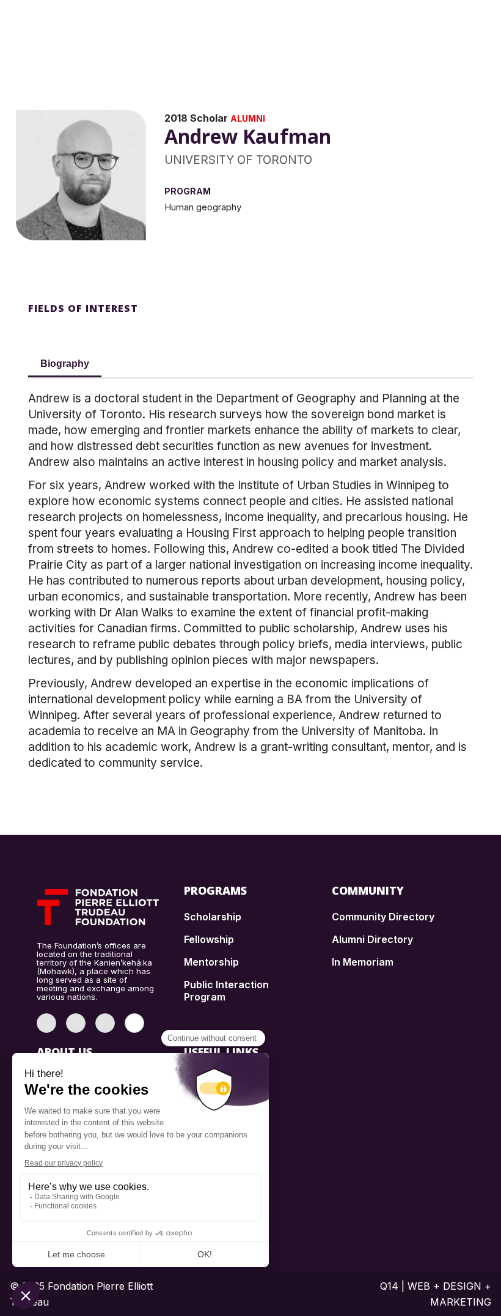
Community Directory (383, 917)
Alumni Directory (372, 939)
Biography (64, 363)
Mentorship (211, 962)
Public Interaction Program (226, 990)
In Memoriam (362, 962)
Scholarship (212, 917)
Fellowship (209, 939)
